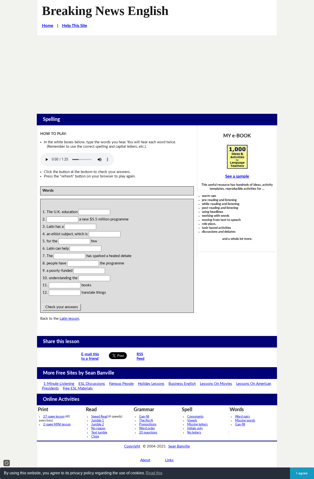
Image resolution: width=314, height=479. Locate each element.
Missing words (245, 420)
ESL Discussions (91, 384)
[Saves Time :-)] (237, 156)
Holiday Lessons (151, 384)
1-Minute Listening (58, 384)
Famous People (121, 384)
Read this (154, 473)
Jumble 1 (97, 420)
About (145, 460)
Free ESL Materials (78, 388)
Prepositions (148, 424)
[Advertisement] (157, 72)
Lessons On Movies (216, 384)
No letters (194, 432)
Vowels (192, 420)
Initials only (195, 428)
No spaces (98, 428)
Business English (182, 384)
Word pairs (242, 416)
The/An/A (146, 420)
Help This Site (74, 26)
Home (47, 26)
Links (169, 460)
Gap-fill (144, 416)
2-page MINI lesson (57, 424)
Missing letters (197, 424)
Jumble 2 (97, 424)
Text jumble (99, 432)
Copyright (132, 446)
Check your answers (61, 307)
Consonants (195, 416)
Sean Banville (179, 446)
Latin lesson (69, 318)
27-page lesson (54, 416)
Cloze (95, 436)
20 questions (148, 432)
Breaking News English (105, 10)
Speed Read (99, 416)
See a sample (237, 176)
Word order (147, 428)
